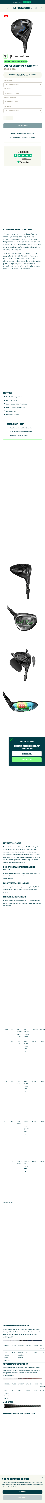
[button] (2, 8)
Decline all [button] (22, 1497)
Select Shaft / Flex (10, 97)
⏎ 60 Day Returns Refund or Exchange (22, 137)
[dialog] (22, 1489)
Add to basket (23, 126)
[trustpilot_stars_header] (27, 2)
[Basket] (41, 8)
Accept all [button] (22, 1492)
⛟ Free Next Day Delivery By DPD (22, 134)
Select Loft (7, 89)
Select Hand (8, 80)
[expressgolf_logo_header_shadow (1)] (23, 8)
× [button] (42, 1478)
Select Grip (7, 106)
